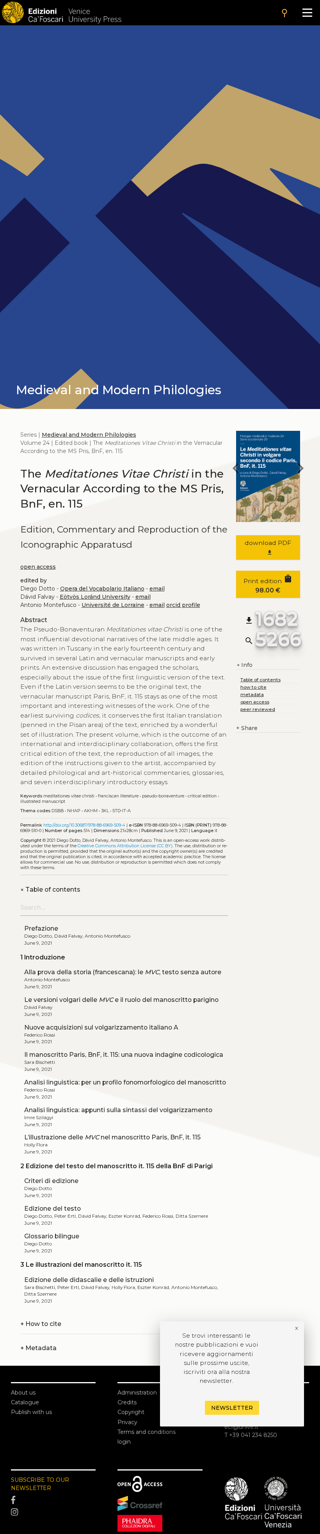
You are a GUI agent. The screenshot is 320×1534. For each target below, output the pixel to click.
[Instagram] (53, 1512)
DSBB (58, 810)
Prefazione (41, 928)
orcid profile (183, 604)
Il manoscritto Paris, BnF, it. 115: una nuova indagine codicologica (123, 1054)
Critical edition (202, 796)
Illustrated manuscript (42, 801)
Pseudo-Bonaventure (163, 796)
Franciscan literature (118, 796)
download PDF (268, 547)
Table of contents (50, 889)
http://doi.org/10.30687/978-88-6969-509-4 (84, 825)
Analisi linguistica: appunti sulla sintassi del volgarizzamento (118, 1110)
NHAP (73, 810)
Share (247, 728)
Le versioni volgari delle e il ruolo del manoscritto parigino (121, 999)
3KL (105, 810)
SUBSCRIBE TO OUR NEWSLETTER (40, 1484)
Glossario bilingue (51, 1236)
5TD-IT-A (121, 810)
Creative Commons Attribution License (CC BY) (125, 845)
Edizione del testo (52, 1208)
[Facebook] (53, 1500)
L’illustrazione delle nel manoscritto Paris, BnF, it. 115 (112, 1137)
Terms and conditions (146, 1431)
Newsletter (232, 1407)
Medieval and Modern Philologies (89, 434)
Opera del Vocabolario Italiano (102, 588)
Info (244, 665)
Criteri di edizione (51, 1181)
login (124, 1441)
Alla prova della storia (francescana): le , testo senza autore (122, 972)
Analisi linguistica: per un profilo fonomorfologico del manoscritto (125, 1082)
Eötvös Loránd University (95, 596)
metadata (252, 694)
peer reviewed (257, 709)
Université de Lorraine (113, 604)
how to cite (253, 687)
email (157, 588)
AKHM (91, 810)
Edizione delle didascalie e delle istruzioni (89, 1280)
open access (38, 566)
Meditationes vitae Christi (68, 796)
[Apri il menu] (307, 12)
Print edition (268, 584)
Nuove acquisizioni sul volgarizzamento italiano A (101, 1027)
